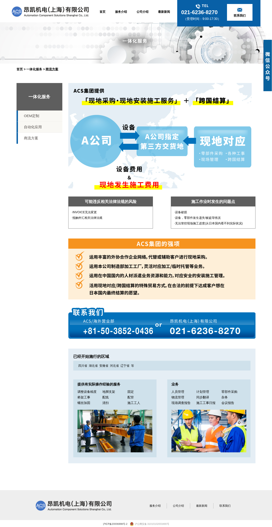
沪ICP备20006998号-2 (115, 524)
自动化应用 (33, 127)
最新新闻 (164, 11)
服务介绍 (121, 11)
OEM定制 (31, 116)
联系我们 (225, 505)
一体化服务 (34, 69)
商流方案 (31, 138)
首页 (103, 11)
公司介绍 (143, 11)
